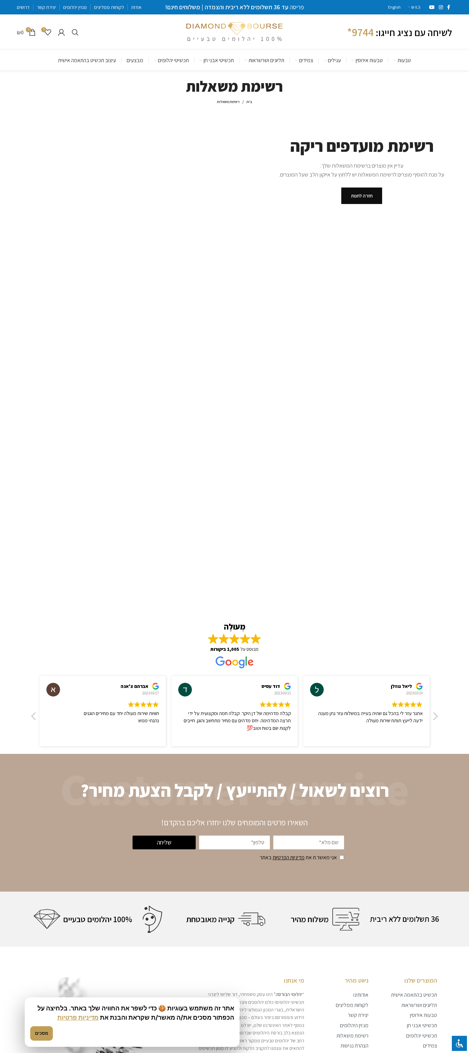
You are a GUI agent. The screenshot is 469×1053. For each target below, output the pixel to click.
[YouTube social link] (432, 7)
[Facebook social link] (448, 7)
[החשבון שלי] (61, 32)
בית (249, 101)
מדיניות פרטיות (78, 1017)
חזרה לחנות (362, 196)
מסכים (41, 1033)
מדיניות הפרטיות (289, 857)
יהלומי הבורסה (289, 994)
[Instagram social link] (441, 7)
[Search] (75, 32)
